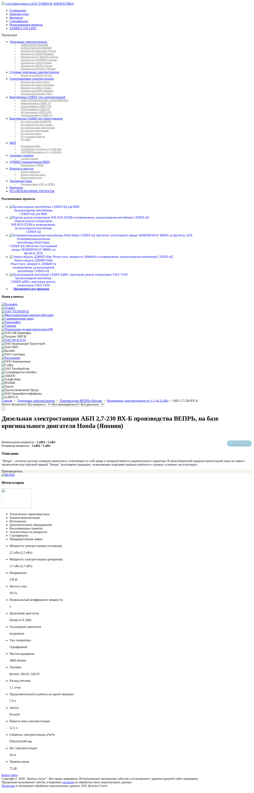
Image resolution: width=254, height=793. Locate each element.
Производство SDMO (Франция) (37, 54)
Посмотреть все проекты (31, 289)
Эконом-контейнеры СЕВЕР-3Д (36, 115)
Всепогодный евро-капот (33, 174)
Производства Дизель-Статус (35, 82)
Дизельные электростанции (28, 41)
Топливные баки (21, 181)
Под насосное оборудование (35, 130)
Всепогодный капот (30, 171)
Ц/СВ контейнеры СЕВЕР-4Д (35, 109)
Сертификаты (19, 21)
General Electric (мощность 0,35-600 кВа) (41, 149)
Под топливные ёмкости (33, 136)
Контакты (16, 17)
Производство (19, 14)
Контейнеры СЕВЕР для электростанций (37, 97)
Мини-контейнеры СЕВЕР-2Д (35, 103)
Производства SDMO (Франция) (37, 90)
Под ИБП (26, 139)
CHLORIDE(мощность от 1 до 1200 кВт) (41, 152)
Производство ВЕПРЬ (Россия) (36, 65)
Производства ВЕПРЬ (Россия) (36, 75)
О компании (18, 10)
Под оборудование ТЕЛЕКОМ (36, 121)
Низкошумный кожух (31, 177)
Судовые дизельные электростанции (34, 72)
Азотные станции (22, 155)
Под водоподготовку (31, 133)
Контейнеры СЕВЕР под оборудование (36, 118)
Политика (8, 785)
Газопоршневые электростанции (32, 78)
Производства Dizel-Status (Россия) (38, 51)
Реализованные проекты (26, 24)
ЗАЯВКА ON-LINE (23, 28)
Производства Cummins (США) (37, 93)
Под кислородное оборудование (37, 124)
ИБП (13, 143)
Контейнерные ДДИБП (32, 165)
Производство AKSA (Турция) (36, 62)
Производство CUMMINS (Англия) (39, 59)
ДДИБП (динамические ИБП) (30, 162)
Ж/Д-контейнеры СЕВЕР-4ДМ (36, 112)
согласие (68, 782)
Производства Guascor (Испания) (37, 84)
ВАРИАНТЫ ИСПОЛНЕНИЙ (36, 48)
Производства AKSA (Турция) (36, 87)
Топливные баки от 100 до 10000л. (38, 184)
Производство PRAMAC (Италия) (38, 68)
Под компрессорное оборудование (38, 127)
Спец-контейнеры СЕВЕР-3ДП (36, 106)
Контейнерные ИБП (30, 146)
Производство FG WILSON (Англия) (39, 57)
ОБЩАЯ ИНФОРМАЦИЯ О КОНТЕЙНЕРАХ (44, 100)
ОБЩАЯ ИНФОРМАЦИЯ (34, 45)
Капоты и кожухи (22, 168)
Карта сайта (10, 775)
